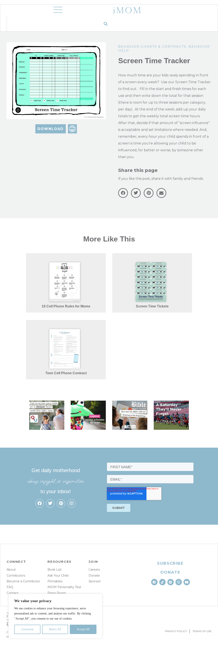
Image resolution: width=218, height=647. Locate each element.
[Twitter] (50, 503)
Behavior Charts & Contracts (152, 46)
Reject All (55, 629)
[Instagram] (71, 503)
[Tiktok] (162, 582)
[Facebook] (39, 503)
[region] (55, 616)
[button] (105, 23)
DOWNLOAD (50, 129)
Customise (27, 629)
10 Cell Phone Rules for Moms (66, 306)
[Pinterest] (61, 503)
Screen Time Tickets (152, 306)
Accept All (83, 629)
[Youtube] (187, 582)
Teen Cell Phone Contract (66, 373)
